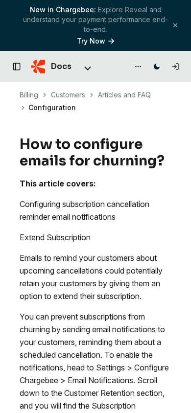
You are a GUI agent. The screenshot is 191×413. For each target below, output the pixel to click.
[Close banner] (175, 25)
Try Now (91, 41)
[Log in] (175, 66)
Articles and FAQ (124, 95)
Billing (29, 95)
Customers (68, 95)
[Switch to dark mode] (157, 66)
